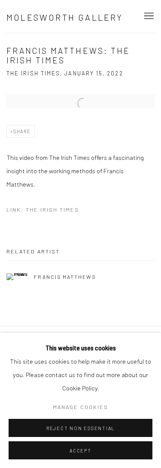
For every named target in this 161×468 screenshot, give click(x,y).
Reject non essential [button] (80, 428)
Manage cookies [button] (80, 406)
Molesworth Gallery (64, 17)
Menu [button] (148, 16)
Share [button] (22, 131)
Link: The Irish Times (42, 209)
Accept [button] (80, 450)
